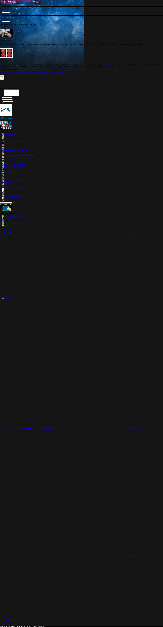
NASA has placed (107, 64)
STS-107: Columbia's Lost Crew (8, 232)
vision (60, 72)
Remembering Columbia (7, 218)
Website (3, 82)
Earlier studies (2, 64)
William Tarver (63, 72)
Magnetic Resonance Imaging (41, 72)
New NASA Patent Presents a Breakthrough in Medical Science (13, 187)
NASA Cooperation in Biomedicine (9, 182)
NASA (50, 72)
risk (54, 72)
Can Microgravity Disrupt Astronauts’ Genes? (10, 189)
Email (1, 99)
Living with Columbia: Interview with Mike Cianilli (136, 555)
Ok (45, 626)
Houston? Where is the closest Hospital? (10, 143)
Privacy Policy (4, 623)
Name (1, 97)
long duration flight (34, 72)
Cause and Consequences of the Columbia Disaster (136, 364)
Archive (3, 622)
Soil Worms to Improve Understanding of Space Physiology (12, 191)
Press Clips (3, 5)
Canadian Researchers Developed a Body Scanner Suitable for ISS (14, 166)
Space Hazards (4, 11)
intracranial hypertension (18, 72)
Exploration (4, 10)
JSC (30, 72)
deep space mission (7, 72)
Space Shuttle (57, 72)
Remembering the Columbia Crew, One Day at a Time (12, 620)
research (52, 72)
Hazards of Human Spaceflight (8, 134)
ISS (22, 72)
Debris (3, 7)
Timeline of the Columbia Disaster (134, 233)
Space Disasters (4, 8)
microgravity (47, 72)
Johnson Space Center (26, 72)
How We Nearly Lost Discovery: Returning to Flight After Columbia (14, 216)
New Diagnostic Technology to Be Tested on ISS (11, 198)
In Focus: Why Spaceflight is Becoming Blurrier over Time (12, 157)
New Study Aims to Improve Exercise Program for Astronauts (13, 196)
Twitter (1, 82)
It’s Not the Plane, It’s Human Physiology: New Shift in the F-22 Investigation (15, 164)
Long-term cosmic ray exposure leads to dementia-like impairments (14, 141)
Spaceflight (3, 6)
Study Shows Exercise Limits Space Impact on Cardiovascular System (14, 180)
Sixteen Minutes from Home (8, 230)
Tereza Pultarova (3, 81)
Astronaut (2, 72)
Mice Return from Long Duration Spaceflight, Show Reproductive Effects (15, 175)
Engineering (4, 16)
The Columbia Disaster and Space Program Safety (11, 225)
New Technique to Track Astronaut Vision (10, 171)
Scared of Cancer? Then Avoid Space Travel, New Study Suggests (14, 159)
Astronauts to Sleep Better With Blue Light (10, 173)
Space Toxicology (6, 139)
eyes (14, 72)
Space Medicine (15, 26)
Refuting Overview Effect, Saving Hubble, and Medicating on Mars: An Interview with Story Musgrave (19, 155)
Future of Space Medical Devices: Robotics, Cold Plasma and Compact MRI (15, 150)
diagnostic (11, 72)
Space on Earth (4, 9)
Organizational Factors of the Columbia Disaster (11, 223)
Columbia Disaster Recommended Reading (10, 298)
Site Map (3, 624)
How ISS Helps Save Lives (8, 148)
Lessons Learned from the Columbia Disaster (135, 428)
